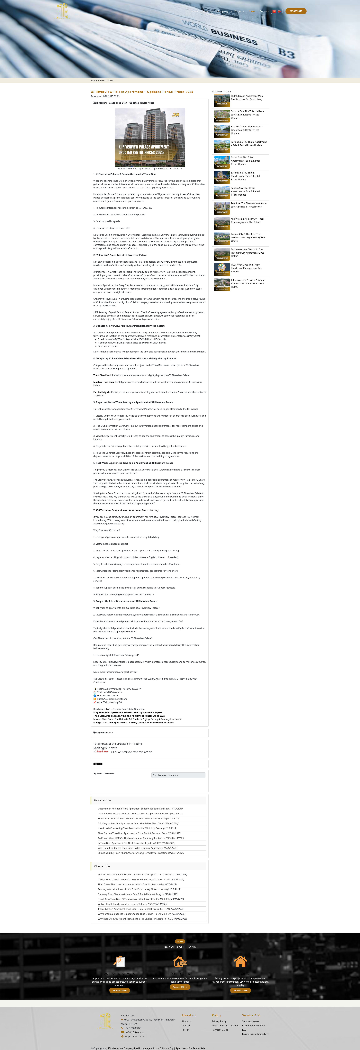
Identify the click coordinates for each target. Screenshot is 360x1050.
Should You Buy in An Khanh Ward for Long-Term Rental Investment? (141, 852)
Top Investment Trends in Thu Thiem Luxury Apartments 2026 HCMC (247, 253)
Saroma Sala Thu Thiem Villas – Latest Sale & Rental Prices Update (247, 115)
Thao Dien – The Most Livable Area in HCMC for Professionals (130, 884)
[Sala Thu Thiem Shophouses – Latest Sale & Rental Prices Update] (222, 131)
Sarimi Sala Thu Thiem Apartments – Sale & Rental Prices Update (245, 176)
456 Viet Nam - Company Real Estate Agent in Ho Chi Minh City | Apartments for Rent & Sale (156, 1048)
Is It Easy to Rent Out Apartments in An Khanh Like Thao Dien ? (138, 823)
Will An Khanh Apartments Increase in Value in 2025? (126, 904)
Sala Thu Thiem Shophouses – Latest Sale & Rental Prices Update (247, 130)
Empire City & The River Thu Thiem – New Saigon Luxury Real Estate (248, 237)
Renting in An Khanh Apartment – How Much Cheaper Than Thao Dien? (135, 874)
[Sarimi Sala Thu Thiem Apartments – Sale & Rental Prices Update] (222, 177)
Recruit (185, 1029)
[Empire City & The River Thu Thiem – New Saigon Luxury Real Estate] (222, 238)
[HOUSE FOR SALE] (240, 961)
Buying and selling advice (255, 1034)
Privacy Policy (219, 1021)
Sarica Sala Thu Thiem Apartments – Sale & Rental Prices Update (245, 161)
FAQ (244, 1029)
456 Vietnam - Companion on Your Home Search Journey (127, 510)
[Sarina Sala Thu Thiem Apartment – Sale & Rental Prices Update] (222, 146)
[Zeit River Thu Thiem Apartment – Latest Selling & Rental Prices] (222, 208)
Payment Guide (220, 1029)
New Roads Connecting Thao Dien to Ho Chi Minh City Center (137, 828)
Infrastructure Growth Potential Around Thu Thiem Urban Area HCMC (248, 283)
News (252, 11)
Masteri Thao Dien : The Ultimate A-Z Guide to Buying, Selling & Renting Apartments (137, 719)
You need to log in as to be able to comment (124, 781)
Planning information (253, 1025)
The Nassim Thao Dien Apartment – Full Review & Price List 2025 (138, 818)
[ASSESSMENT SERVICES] (119, 961)
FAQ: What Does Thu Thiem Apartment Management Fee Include (246, 268)
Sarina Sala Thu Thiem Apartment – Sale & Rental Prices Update (249, 143)
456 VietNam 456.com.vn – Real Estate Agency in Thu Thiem (247, 220)
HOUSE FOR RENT (180, 974)
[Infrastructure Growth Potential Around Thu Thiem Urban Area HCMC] (222, 284)
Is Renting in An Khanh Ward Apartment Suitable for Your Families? (140, 808)
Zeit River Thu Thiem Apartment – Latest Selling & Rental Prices (248, 205)
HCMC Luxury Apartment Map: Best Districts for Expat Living (247, 97)
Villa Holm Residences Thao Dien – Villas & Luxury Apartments (137, 848)
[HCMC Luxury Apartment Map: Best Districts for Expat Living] (222, 100)
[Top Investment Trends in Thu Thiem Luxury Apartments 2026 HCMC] (222, 254)
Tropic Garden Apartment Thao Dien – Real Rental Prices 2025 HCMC (134, 908)
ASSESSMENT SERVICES (119, 974)
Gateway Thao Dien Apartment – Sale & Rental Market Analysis (131, 894)
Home (194, 11)
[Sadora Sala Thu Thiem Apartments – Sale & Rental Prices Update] (222, 192)
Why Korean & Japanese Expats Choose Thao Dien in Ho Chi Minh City (134, 913)
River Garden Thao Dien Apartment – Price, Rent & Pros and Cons (139, 833)
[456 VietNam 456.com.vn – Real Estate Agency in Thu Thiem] (222, 223)
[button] (119, 990)
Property (223, 11)
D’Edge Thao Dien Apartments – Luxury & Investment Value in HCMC (134, 879)
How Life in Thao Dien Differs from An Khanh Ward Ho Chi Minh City (134, 899)
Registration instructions (225, 1025)
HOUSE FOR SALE (240, 974)
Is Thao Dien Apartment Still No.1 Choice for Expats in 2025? (136, 843)
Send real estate (250, 1021)
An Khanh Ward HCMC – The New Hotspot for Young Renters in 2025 (141, 838)
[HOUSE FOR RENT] (180, 961)
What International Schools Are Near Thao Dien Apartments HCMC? (140, 813)
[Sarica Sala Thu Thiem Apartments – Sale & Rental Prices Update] (222, 162)
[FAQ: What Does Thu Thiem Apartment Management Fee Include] (222, 269)
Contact (264, 11)
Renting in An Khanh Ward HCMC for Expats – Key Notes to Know (132, 889)
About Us (207, 11)
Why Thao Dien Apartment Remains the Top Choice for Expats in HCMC (135, 918)
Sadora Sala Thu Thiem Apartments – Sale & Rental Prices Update (245, 191)
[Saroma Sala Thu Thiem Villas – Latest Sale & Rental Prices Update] (222, 116)
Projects (239, 11)
